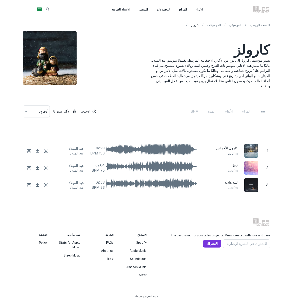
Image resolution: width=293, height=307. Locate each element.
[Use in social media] (46, 151)
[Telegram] (258, 258)
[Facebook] (268, 258)
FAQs (109, 242)
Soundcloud (138, 259)
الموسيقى (235, 25)
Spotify (141, 242)
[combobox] (36, 111)
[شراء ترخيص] (29, 151)
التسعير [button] (143, 9)
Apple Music (138, 250)
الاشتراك (212, 243)
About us (107, 250)
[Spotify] (25, 95)
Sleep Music (72, 255)
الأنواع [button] (199, 9)
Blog (110, 259)
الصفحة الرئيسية (260, 25)
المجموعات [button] (164, 9)
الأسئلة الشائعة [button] (121, 9)
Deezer (141, 275)
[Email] (253, 258)
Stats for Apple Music (69, 245)
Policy (43, 242)
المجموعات (214, 25)
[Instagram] (263, 258)
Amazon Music (136, 267)
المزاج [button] (183, 9)
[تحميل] (37, 151)
